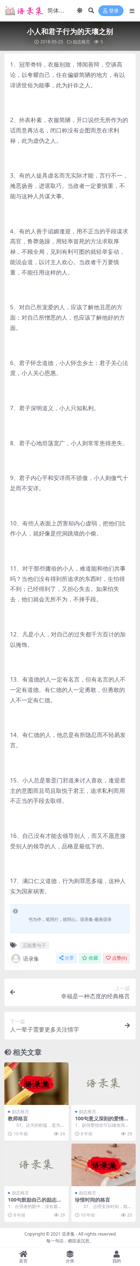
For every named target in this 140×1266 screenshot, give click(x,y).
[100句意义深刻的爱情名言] (103, 1083)
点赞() (119, 958)
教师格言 (18, 1118)
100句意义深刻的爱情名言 (102, 1121)
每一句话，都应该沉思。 (70, 1241)
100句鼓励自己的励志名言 (35, 1202)
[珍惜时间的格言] (103, 1165)
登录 (114, 11)
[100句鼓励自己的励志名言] (36, 1165)
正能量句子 (34, 945)
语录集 (31, 958)
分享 (69, 958)
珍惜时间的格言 (92, 1199)
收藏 (93, 958)
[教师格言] (36, 1083)
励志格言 (81, 42)
